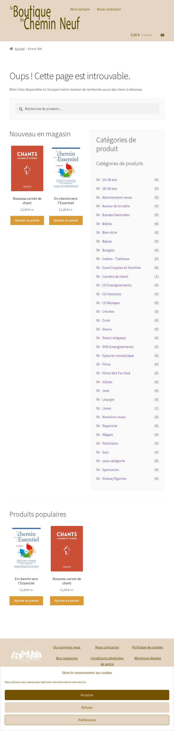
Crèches (108, 311)
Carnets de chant (115, 276)
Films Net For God (116, 373)
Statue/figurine (114, 478)
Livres (106, 408)
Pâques (107, 434)
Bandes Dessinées (116, 215)
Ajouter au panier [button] (27, 220)
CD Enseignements (117, 285)
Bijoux (107, 241)
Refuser (87, 707)
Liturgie (108, 399)
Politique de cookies (147, 647)
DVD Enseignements (118, 346)
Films (106, 364)
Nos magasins (67, 658)
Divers (107, 329)
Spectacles (110, 469)
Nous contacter (109, 9)
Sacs (105, 452)
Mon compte (80, 9)
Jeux (105, 390)
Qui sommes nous (66, 647)
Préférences (87, 720)
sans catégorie (113, 460)
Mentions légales (147, 658)
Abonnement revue (117, 197)
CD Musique (111, 302)
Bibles (107, 223)
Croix (106, 320)
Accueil (19, 49)
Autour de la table (116, 206)
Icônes (107, 382)
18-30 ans (109, 188)
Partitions (110, 443)
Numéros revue (114, 417)
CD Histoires (111, 294)
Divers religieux (114, 337)
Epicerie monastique (118, 355)
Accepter (87, 695)
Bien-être (109, 232)
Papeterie (109, 425)
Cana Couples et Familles (121, 267)
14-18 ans (109, 179)
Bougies (108, 250)
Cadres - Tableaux (115, 258)
